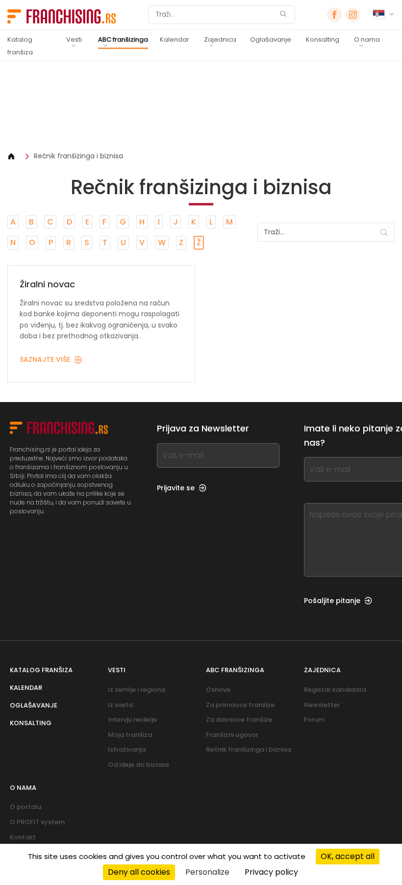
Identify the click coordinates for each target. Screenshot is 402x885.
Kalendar (174, 39)
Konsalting (322, 39)
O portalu (25, 806)
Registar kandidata (335, 689)
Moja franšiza (130, 734)
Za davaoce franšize (239, 719)
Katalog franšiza (20, 46)
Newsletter (322, 704)
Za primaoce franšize (240, 704)
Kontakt (23, 837)
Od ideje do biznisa (138, 764)
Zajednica (220, 39)
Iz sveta (120, 704)
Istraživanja (127, 749)
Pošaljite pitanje (332, 601)
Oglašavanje (270, 39)
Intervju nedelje (132, 719)
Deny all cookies (139, 872)
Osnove (218, 689)
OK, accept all (348, 856)
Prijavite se (176, 488)
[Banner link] (201, 106)
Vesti (74, 39)
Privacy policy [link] (271, 872)
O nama (367, 39)
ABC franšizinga (123, 39)
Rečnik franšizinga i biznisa (78, 156)
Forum (314, 719)
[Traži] (282, 15)
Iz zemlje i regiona (136, 689)
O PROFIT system (37, 822)
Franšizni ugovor (232, 734)
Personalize (207, 872)
